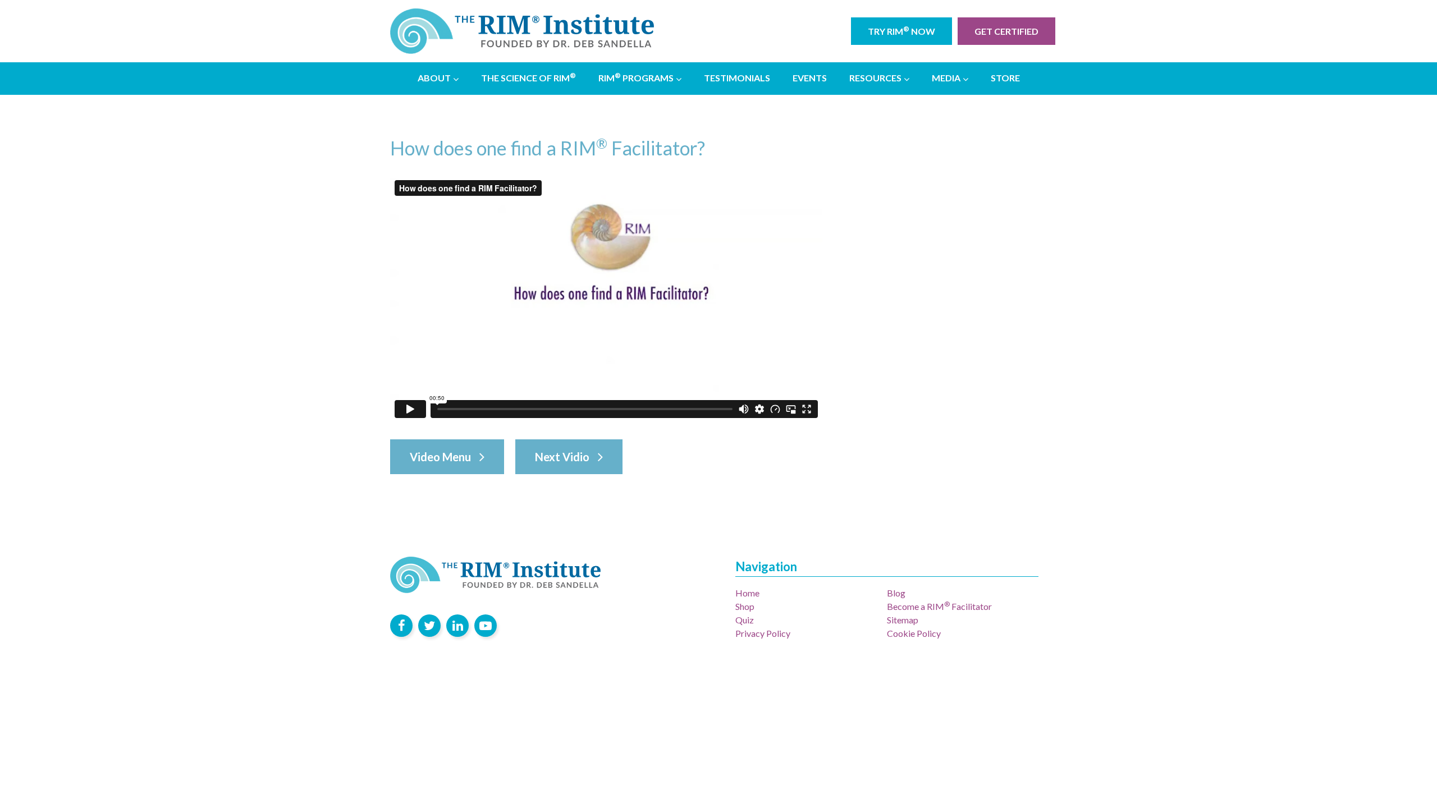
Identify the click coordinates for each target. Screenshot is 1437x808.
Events (810, 77)
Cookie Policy (914, 633)
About (434, 77)
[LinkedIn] (457, 625)
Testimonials (737, 77)
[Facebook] (401, 625)
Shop (744, 606)
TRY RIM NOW (901, 30)
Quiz (744, 619)
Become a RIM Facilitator (939, 606)
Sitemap (902, 619)
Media (946, 77)
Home (747, 592)
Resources (875, 77)
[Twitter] (429, 625)
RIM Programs (636, 77)
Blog (896, 592)
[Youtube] (485, 625)
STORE (1005, 77)
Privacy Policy (762, 633)
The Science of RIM (528, 77)
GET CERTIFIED (1006, 31)
